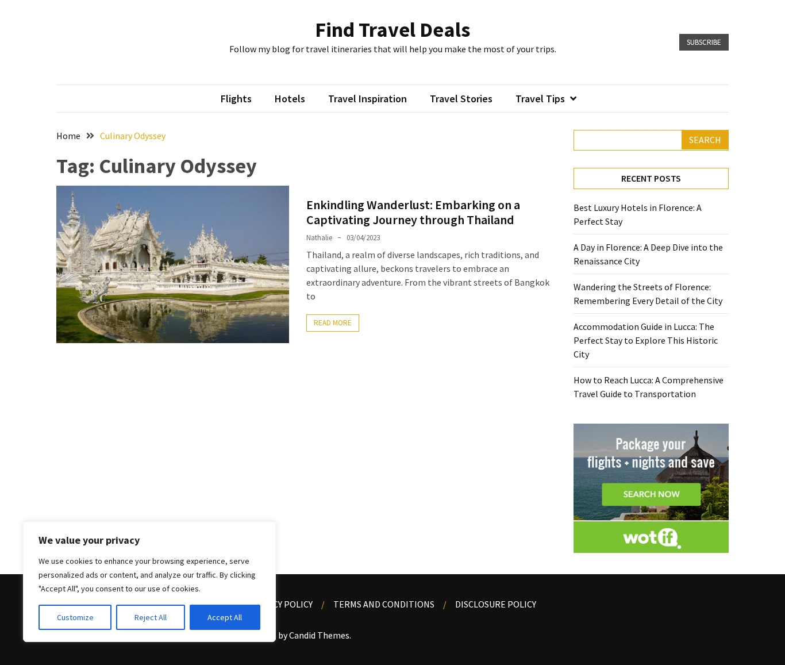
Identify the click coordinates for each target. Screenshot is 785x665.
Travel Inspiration (367, 98)
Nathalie (319, 238)
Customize (75, 617)
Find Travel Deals (392, 30)
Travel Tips (540, 98)
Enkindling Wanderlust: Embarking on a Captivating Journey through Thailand (413, 212)
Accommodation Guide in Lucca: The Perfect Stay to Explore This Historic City (646, 340)
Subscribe (704, 42)
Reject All (150, 617)
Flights (236, 98)
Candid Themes (319, 635)
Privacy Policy (281, 604)
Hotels (290, 98)
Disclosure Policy (495, 604)
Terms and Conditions (383, 604)
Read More (333, 323)
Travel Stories (461, 98)
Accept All (224, 617)
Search (705, 139)
